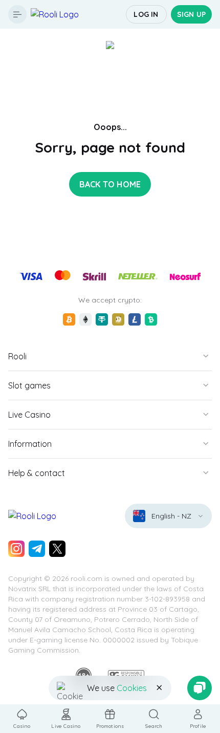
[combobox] (168, 516)
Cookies (132, 688)
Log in (146, 14)
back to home (110, 184)
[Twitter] (57, 549)
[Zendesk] (199, 688)
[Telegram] (37, 549)
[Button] (17, 14)
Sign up (191, 14)
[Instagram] (16, 549)
